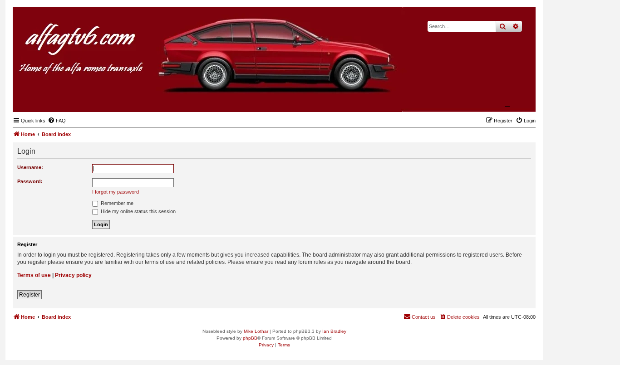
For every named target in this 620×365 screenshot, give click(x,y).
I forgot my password (115, 192)
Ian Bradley (334, 331)
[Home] (484, 98)
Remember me (116, 203)
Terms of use (34, 275)
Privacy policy (73, 275)
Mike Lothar (256, 331)
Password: (30, 181)
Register (29, 295)
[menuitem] (57, 120)
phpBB (250, 338)
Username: (30, 167)
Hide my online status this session (137, 211)
